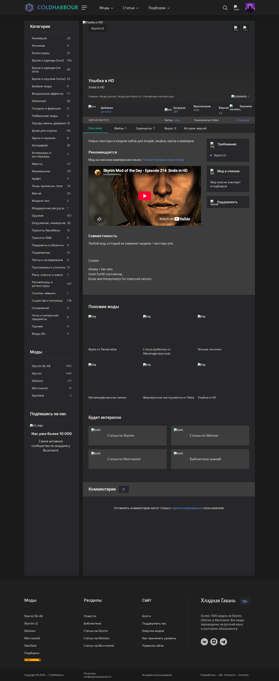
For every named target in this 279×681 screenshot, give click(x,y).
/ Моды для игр (107, 96)
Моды (104, 8)
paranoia (106, 111)
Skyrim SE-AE (52, 366)
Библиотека (92, 623)
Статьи (129, 8)
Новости (90, 616)
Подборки (157, 8)
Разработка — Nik (212, 674)
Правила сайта (152, 645)
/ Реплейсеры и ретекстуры (158, 96)
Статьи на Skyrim (96, 630)
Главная (93, 96)
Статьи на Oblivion (97, 638)
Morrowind (52, 388)
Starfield (52, 395)
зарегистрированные (187, 508)
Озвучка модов (153, 630)
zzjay (177, 120)
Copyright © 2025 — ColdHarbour (44, 674)
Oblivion (52, 380)
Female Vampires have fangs (163, 160)
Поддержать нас (154, 623)
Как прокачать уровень (159, 638)
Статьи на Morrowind (99, 645)
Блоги (146, 616)
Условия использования (157, 674)
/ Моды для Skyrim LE (129, 96)
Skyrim (52, 373)
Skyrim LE (97, 28)
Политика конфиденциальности (97, 675)
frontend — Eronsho (236, 674)
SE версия (243, 120)
